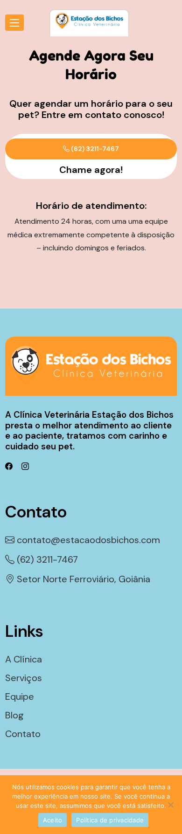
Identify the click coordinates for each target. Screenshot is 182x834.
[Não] (170, 804)
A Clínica (23, 659)
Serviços (23, 678)
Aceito (53, 820)
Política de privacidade (110, 820)
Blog (14, 715)
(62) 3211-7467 (94, 149)
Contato (23, 734)
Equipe (19, 696)
